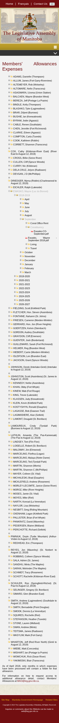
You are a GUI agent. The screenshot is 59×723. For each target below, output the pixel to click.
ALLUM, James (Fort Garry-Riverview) (32, 80)
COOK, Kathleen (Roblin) (26, 140)
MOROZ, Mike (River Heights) (28, 490)
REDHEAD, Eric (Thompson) (28, 543)
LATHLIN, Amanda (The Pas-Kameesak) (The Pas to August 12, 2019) (34, 436)
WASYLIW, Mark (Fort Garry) (27, 635)
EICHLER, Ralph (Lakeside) (27, 187)
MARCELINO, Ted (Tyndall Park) (30, 462)
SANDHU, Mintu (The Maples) (28, 564)
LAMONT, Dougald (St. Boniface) (30, 419)
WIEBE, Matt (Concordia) (26, 648)
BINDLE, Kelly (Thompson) (27, 104)
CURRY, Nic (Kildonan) (25, 166)
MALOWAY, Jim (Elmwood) (27, 450)
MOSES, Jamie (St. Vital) (26, 494)
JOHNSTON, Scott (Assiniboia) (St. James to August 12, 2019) (34, 377)
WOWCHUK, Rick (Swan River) (29, 656)
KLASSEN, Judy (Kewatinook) (28, 399)
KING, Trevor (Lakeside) (25, 395)
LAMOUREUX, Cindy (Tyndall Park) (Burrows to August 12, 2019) (34, 427)
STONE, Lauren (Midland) (26, 623)
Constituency (37, 227)
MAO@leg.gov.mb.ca (28, 681)
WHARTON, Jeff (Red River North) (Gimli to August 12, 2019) (34, 643)
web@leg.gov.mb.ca (29, 711)
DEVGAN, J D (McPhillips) (26, 174)
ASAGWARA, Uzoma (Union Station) (32, 92)
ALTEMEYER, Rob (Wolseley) (28, 84)
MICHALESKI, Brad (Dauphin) (28, 478)
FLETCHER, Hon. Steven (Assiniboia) (32, 312)
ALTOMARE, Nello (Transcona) (29, 88)
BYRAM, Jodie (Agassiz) (25, 120)
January (29, 264)
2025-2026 (24, 300)
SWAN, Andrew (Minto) (25, 627)
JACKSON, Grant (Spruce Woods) (30, 360)
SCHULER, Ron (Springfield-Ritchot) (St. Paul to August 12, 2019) (34, 584)
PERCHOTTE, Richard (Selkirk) (29, 529)
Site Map (5, 700)
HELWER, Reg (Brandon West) (29, 348)
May (27, 203)
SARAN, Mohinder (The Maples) (29, 568)
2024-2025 (24, 296)
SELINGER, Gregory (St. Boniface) (31, 590)
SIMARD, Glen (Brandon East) (28, 594)
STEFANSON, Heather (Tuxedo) (29, 619)
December (30, 260)
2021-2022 (24, 284)
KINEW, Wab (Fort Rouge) (26, 391)
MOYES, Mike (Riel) (23, 498)
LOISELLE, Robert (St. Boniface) (29, 446)
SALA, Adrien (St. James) (26, 560)
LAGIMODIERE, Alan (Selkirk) (28, 415)
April (27, 199)
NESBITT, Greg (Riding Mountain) (30, 509)
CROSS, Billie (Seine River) (27, 158)
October (29, 252)
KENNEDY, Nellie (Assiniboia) (28, 383)
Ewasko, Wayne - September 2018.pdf (42, 239)
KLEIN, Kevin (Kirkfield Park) (28, 403)
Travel (33, 248)
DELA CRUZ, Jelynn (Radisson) (29, 170)
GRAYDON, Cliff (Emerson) (27, 336)
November (30, 256)
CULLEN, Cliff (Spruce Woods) (29, 162)
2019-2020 (24, 276)
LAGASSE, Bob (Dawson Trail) (29, 411)
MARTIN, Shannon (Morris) (27, 466)
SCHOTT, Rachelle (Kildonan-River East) (34, 576)
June (27, 207)
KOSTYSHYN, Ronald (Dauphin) (30, 407)
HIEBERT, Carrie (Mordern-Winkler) (31, 352)
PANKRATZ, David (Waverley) (28, 521)
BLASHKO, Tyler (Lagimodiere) (29, 108)
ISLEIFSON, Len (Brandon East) (29, 356)
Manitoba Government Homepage (27, 700)
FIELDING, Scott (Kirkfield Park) (29, 308)
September (30, 219)
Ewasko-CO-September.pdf (41, 232)
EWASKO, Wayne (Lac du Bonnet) (30, 191)
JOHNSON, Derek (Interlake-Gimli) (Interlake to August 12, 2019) (34, 368)
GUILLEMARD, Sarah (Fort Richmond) (33, 344)
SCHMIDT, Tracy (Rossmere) (28, 572)
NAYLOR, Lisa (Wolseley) (26, 505)
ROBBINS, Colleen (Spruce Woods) (31, 556)
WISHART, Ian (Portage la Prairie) (30, 652)
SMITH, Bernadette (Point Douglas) (31, 607)
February (29, 268)
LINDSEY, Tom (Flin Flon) (26, 442)
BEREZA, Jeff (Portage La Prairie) (30, 100)
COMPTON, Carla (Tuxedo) (27, 136)
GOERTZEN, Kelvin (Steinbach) (29, 328)
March (28, 272)
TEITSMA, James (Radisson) (28, 631)
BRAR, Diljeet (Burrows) (25, 112)
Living (33, 244)
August (28, 215)
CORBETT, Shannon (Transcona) (30, 144)
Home (9, 3)
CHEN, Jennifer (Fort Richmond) (29, 128)
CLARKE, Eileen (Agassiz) (27, 132)
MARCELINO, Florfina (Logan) (28, 454)
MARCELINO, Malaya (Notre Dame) (31, 458)
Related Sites (52, 700)
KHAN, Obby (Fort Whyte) (26, 387)
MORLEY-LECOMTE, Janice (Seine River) (35, 486)
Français (23, 3)
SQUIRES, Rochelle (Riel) (26, 615)
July (27, 211)
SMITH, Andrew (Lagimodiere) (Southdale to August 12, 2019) (34, 601)
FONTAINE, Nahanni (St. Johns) (29, 316)
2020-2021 (24, 280)
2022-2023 (24, 288)
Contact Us (40, 3)
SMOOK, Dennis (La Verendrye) (29, 611)
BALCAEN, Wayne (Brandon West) (31, 96)
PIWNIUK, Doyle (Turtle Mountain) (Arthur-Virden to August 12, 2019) (34, 537)
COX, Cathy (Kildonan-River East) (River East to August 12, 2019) (34, 152)
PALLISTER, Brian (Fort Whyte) (29, 517)
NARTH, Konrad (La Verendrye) (29, 501)
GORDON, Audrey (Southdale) (28, 332)
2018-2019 (24, 195)
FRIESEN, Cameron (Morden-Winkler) (32, 320)
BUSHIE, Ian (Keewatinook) (27, 116)
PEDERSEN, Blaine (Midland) (28, 525)
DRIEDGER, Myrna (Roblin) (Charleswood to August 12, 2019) (34, 182)
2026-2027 (24, 304)
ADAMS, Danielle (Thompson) (28, 76)
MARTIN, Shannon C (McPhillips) (30, 470)
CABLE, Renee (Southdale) (27, 124)
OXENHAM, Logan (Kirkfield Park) (30, 513)
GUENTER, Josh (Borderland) (28, 340)
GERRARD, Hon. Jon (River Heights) (32, 324)
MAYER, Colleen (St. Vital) (26, 474)
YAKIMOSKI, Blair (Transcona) (28, 660)
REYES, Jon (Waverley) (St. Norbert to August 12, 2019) (34, 551)
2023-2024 (24, 292)
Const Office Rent (39, 223)
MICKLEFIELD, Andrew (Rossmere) (31, 482)
